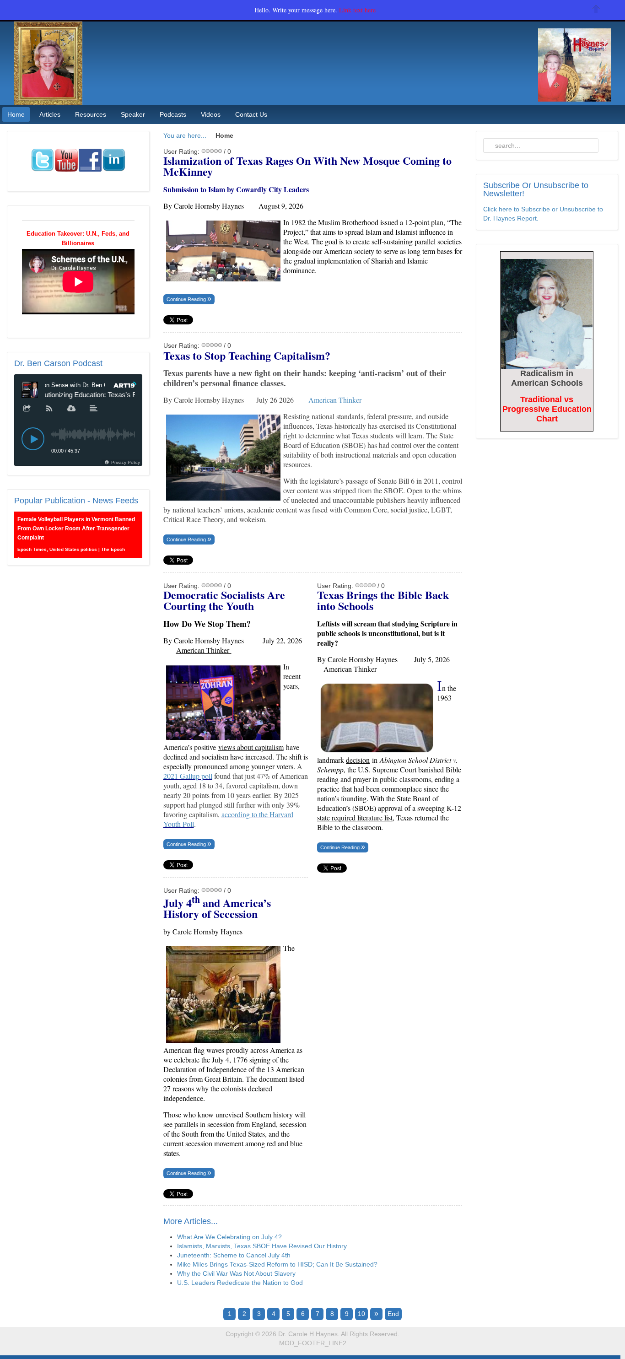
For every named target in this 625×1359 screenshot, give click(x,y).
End (393, 1313)
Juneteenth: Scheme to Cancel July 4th (234, 1255)
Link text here (357, 9)
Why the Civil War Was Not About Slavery (236, 1273)
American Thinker (334, 399)
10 (361, 1313)
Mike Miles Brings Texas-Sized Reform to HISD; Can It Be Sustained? (277, 1264)
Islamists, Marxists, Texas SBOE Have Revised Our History (262, 1246)
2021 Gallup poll (187, 776)
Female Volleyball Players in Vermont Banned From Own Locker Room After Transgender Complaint (76, 528)
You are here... (184, 135)
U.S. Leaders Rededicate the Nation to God (240, 1282)
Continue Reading (187, 299)
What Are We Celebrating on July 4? (229, 1236)
